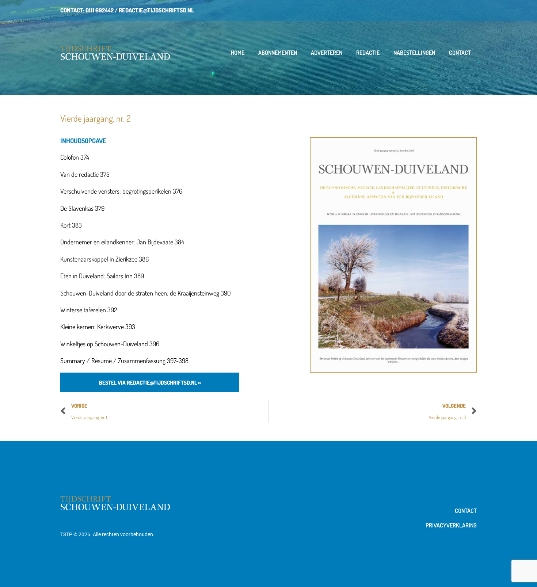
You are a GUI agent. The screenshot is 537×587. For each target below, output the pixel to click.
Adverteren (326, 52)
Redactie (368, 52)
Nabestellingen (414, 52)
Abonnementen (277, 52)
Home (237, 52)
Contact (460, 52)
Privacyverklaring (451, 525)
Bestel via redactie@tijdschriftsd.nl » (150, 382)
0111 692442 (99, 10)
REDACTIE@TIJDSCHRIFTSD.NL (156, 10)
